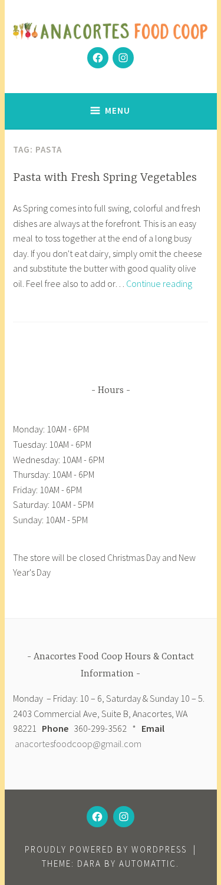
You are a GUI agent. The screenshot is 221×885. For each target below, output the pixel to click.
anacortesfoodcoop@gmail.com (78, 743)
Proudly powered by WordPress (106, 849)
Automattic (147, 863)
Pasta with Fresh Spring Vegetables (105, 177)
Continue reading (159, 283)
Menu (117, 110)
